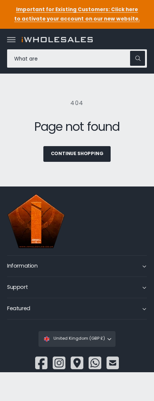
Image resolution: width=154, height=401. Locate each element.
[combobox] (77, 58)
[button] (11, 39)
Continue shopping (77, 153)
